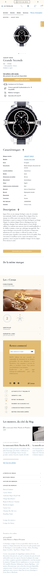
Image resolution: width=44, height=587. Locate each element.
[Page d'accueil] (8, 6)
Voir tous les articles (9, 463)
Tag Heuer (17, 550)
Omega (23, 550)
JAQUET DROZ (8, 57)
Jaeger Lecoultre (8, 550)
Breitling (35, 548)
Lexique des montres (9, 520)
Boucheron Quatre (8, 505)
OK (32, 351)
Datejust (13, 564)
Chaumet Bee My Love (10, 511)
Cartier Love (7, 508)
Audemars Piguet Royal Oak (11, 495)
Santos (27, 564)
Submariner (20, 564)
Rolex (30, 548)
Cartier (27, 550)
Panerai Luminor (8, 489)
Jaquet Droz (15, 17)
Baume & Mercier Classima (11, 502)
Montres (6, 17)
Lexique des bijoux (8, 523)
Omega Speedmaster (9, 499)
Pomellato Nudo (8, 514)
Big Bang (32, 564)
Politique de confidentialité (17, 371)
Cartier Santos (7, 492)
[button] (19, 53)
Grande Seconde (13, 60)
